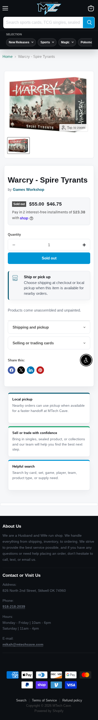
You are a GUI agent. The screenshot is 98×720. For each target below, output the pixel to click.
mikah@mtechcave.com (23, 644)
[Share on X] (21, 370)
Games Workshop (28, 190)
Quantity (14, 234)
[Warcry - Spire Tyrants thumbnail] (18, 145)
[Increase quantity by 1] (84, 245)
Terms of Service (44, 700)
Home (8, 56)
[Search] (88, 22)
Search (21, 700)
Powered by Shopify (49, 711)
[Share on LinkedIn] (30, 370)
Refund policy (72, 700)
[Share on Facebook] (11, 370)
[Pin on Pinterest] (40, 370)
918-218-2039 (14, 607)
